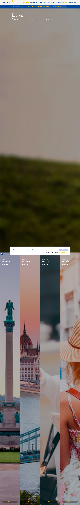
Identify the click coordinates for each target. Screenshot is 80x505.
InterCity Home (26, 2)
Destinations (32, 2)
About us (53, 2)
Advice (49, 2)
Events (45, 2)
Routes (37, 2)
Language (59, 2)
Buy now (9, 501)
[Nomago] (8, 2)
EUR (63, 2)
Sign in (66, 2)
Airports (41, 2)
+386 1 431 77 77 (71, 2)
